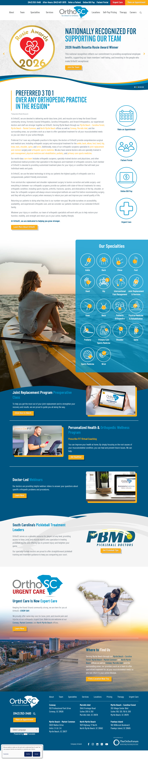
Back (104, 270)
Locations (96, 12)
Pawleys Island (117, 722)
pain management (18, 153)
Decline (28, 754)
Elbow (119, 270)
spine (30, 147)
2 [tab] (137, 87)
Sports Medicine (87, 364)
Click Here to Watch (23, 413)
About (11, 12)
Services (49, 12)
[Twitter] (102, 744)
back (84, 144)
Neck (104, 316)
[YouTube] (106, 744)
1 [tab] (135, 87)
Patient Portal (102, 2)
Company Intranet (76, 744)
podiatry (60, 153)
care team (28, 159)
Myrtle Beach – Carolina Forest (92, 125)
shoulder (23, 147)
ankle (79, 144)
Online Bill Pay (89, 2)
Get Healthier (76, 457)
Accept (36, 754)
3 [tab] (139, 87)
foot (94, 144)
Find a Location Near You (98, 679)
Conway (73, 128)
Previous (4, 54)
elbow (89, 144)
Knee (88, 316)
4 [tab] (141, 87)
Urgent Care (126, 222)
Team (22, 12)
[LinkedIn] (97, 744)
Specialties (35, 12)
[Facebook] (89, 744)
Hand (88, 291)
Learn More (19, 496)
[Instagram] (93, 744)
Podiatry (87, 340)
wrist (39, 147)
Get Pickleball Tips (110, 550)
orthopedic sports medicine (43, 150)
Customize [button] (5, 754)
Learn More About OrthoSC (24, 227)
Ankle (87, 270)
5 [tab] (143, 87)
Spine (136, 340)
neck (17, 147)
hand (99, 144)
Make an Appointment (126, 129)
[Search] (141, 13)
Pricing (109, 697)
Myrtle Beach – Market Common (23, 128)
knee (13, 147)
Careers (133, 12)
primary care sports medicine (80, 153)
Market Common (26, 623)
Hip (103, 291)
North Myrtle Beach (47, 128)
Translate (31, 734)
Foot (136, 270)
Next (144, 54)
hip (103, 144)
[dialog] (22, 751)
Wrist (104, 364)
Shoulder (119, 340)
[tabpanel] (74, 55)
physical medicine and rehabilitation (41, 153)
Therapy (123, 12)
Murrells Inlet (82, 128)
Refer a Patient (74, 2)
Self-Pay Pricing (110, 12)
